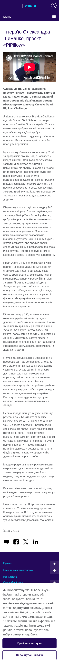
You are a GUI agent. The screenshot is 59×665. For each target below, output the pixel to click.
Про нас (7, 563)
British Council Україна (11, 6)
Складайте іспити (13, 582)
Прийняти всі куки (29, 643)
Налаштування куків (29, 655)
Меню (7, 16)
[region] (29, 624)
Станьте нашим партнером (18, 570)
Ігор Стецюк (10, 576)
